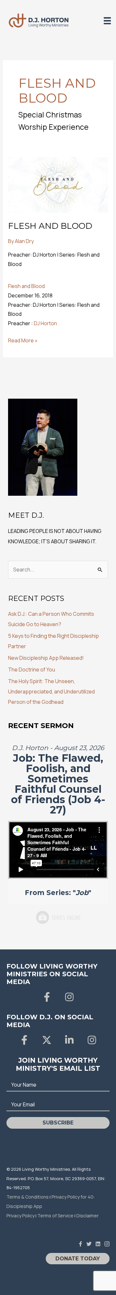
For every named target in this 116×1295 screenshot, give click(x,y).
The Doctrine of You (31, 669)
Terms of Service (55, 1215)
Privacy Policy (20, 1215)
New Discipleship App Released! (46, 657)
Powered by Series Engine (58, 917)
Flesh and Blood (50, 226)
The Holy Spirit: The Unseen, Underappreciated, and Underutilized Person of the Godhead (51, 691)
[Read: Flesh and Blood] (58, 184)
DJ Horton (45, 323)
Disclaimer (87, 1215)
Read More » (23, 341)
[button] (46, 997)
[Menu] (107, 20)
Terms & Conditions (27, 1197)
